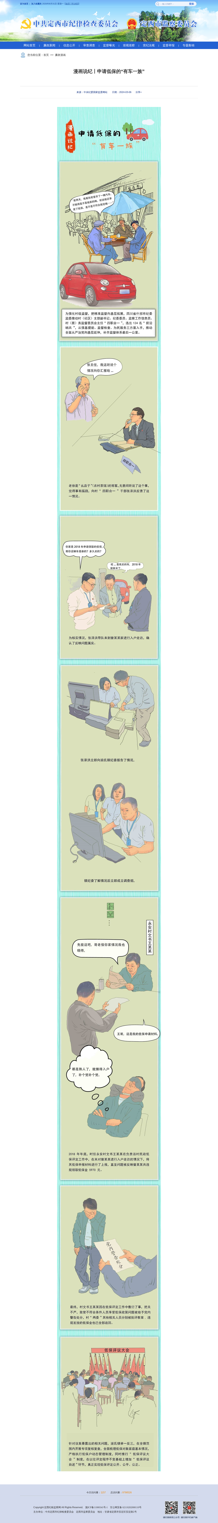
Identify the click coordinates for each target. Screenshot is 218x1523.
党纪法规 (149, 45)
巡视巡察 (129, 45)
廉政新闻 (49, 45)
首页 (46, 54)
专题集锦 (188, 45)
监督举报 (169, 45)
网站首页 (29, 45)
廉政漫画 (60, 54)
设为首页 (24, 4)
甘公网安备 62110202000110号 (125, 1507)
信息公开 (69, 45)
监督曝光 (109, 45)
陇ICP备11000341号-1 (96, 1507)
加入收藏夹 (36, 4)
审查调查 (89, 45)
